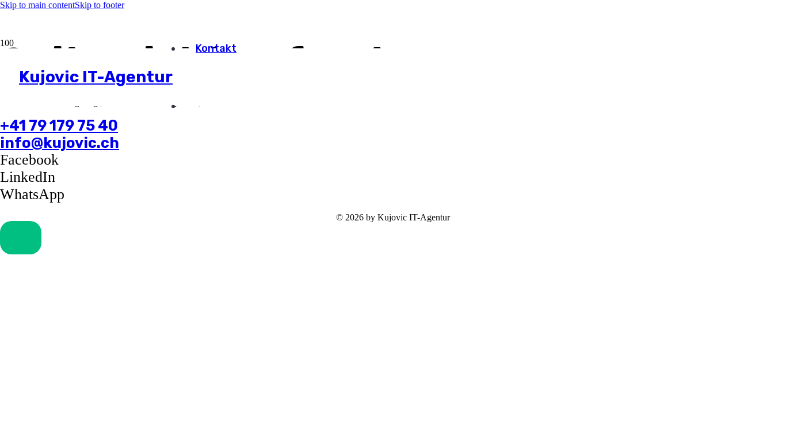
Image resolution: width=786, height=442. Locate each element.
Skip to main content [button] (37, 5)
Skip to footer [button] (99, 5)
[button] (20, 237)
